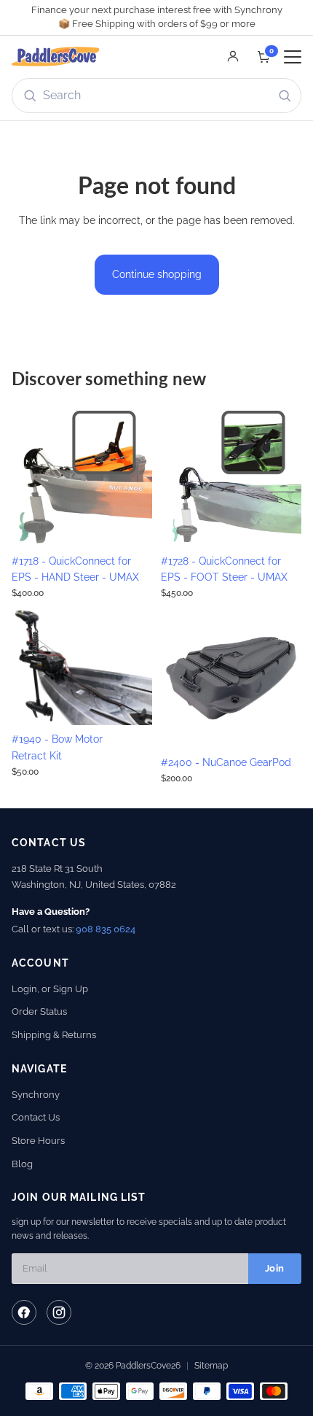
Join (275, 1268)
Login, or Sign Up (50, 988)
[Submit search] (284, 95)
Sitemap (211, 1366)
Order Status (39, 1011)
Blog (22, 1163)
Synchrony (36, 1094)
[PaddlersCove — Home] (56, 57)
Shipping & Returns (54, 1034)
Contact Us (36, 1117)
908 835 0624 (105, 929)
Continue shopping (157, 274)
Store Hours (38, 1140)
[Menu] (292, 56)
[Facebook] (24, 1312)
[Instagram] (59, 1312)
